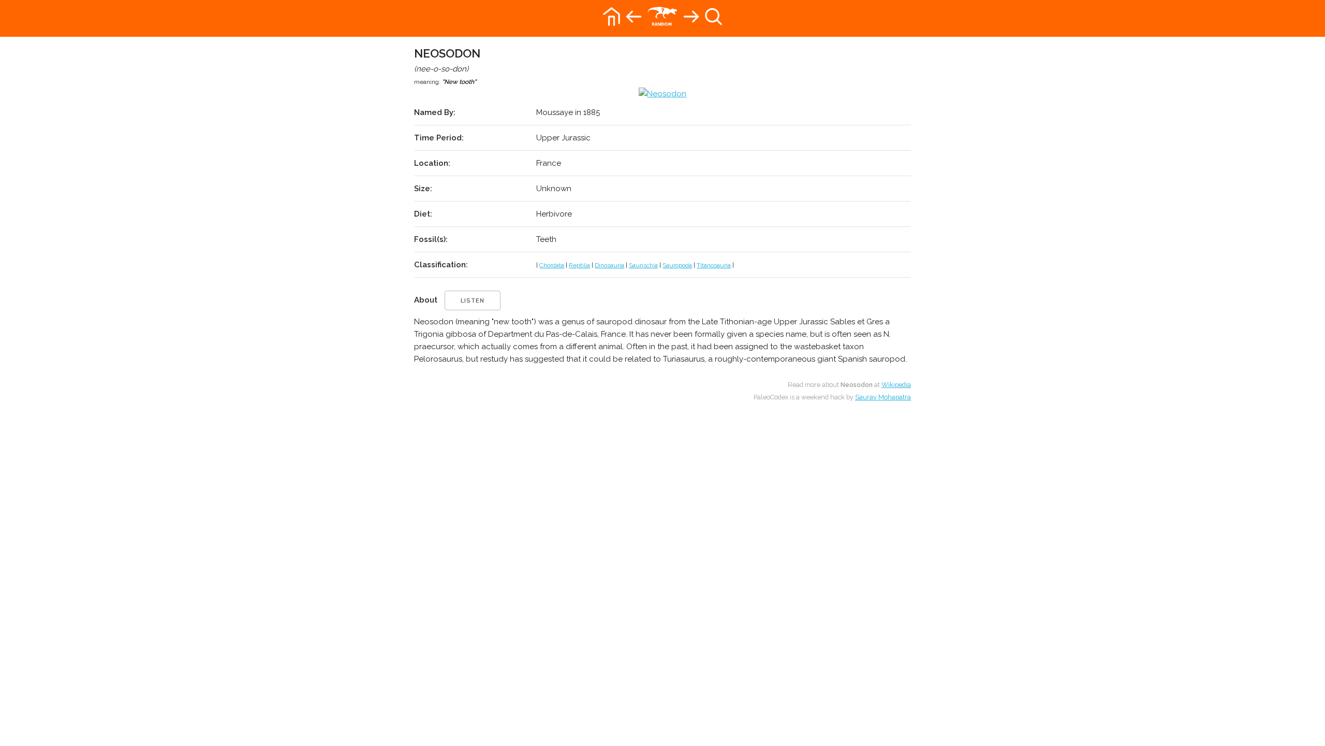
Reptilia (579, 265)
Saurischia (643, 265)
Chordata (551, 265)
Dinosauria (609, 265)
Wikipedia (896, 385)
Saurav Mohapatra (883, 397)
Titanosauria (714, 265)
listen (472, 300)
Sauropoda (677, 265)
